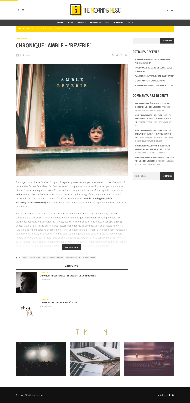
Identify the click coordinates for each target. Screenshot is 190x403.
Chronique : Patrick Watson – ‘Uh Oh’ (58, 302)
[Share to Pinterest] (126, 55)
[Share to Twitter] (117, 55)
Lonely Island (35, 258)
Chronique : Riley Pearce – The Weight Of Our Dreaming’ (68, 275)
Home (31, 29)
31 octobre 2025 (45, 280)
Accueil (60, 23)
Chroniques (95, 23)
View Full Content (72, 247)
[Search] (166, 9)
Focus (130, 23)
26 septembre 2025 (46, 306)
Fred (22, 55)
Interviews (118, 23)
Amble (25, 258)
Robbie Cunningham (73, 258)
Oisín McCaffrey (49, 258)
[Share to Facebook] (112, 55)
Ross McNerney (89, 258)
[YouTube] (23, 9)
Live (107, 23)
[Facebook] (18, 9)
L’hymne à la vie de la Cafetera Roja (150, 81)
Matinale (81, 23)
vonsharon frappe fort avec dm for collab (154, 85)
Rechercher (167, 41)
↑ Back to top (163, 395)
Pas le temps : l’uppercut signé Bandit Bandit (154, 76)
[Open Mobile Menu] (171, 9)
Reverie (60, 258)
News (70, 23)
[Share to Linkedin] (121, 55)
